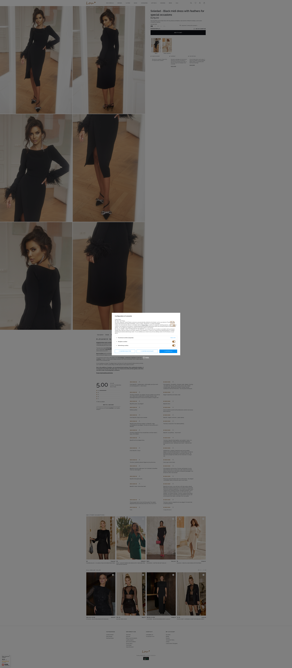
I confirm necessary (147, 351)
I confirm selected (125, 351)
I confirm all (168, 351)
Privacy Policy (145, 325)
